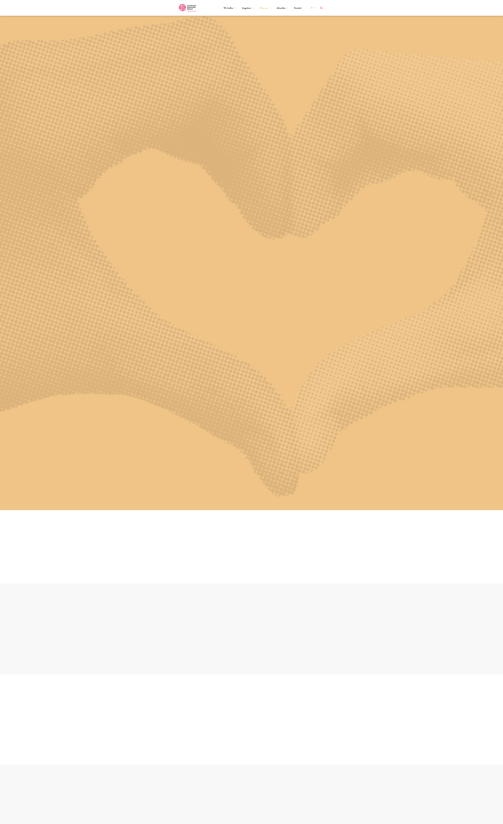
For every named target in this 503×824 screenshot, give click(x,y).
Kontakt (298, 8)
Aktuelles (281, 8)
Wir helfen (228, 8)
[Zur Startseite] (187, 8)
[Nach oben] (496, 818)
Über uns (263, 8)
